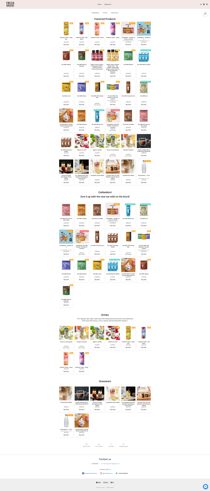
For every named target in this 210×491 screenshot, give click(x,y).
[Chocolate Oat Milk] (128, 116)
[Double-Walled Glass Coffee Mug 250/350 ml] (144, 141)
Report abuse (110, 487)
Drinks (105, 13)
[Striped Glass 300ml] (128, 166)
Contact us (107, 4)
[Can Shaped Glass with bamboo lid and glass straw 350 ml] (82, 166)
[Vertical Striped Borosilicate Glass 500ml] (66, 166)
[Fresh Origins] (10, 4)
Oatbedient (95, 13)
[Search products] (205, 13)
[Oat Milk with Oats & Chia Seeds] (144, 116)
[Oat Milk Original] (82, 116)
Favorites (111, 446)
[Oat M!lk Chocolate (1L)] (128, 87)
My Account (86, 446)
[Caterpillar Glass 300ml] (97, 166)
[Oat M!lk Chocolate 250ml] (66, 141)
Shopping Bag (123, 446)
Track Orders (99, 446)
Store (99, 4)
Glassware (114, 13)
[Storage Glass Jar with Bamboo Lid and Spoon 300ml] (113, 166)
